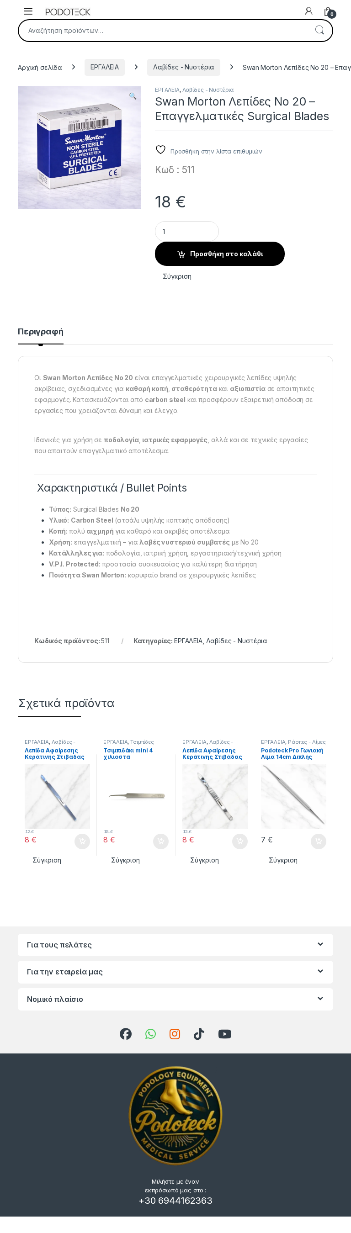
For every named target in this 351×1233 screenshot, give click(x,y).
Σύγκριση (177, 276)
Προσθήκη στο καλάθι (226, 254)
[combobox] (163, 30)
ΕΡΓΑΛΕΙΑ (104, 67)
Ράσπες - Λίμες (307, 742)
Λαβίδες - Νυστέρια (183, 67)
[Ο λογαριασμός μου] (309, 10)
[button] (133, 95)
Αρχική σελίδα (40, 67)
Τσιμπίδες (142, 742)
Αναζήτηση (319, 30)
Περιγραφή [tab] (41, 332)
